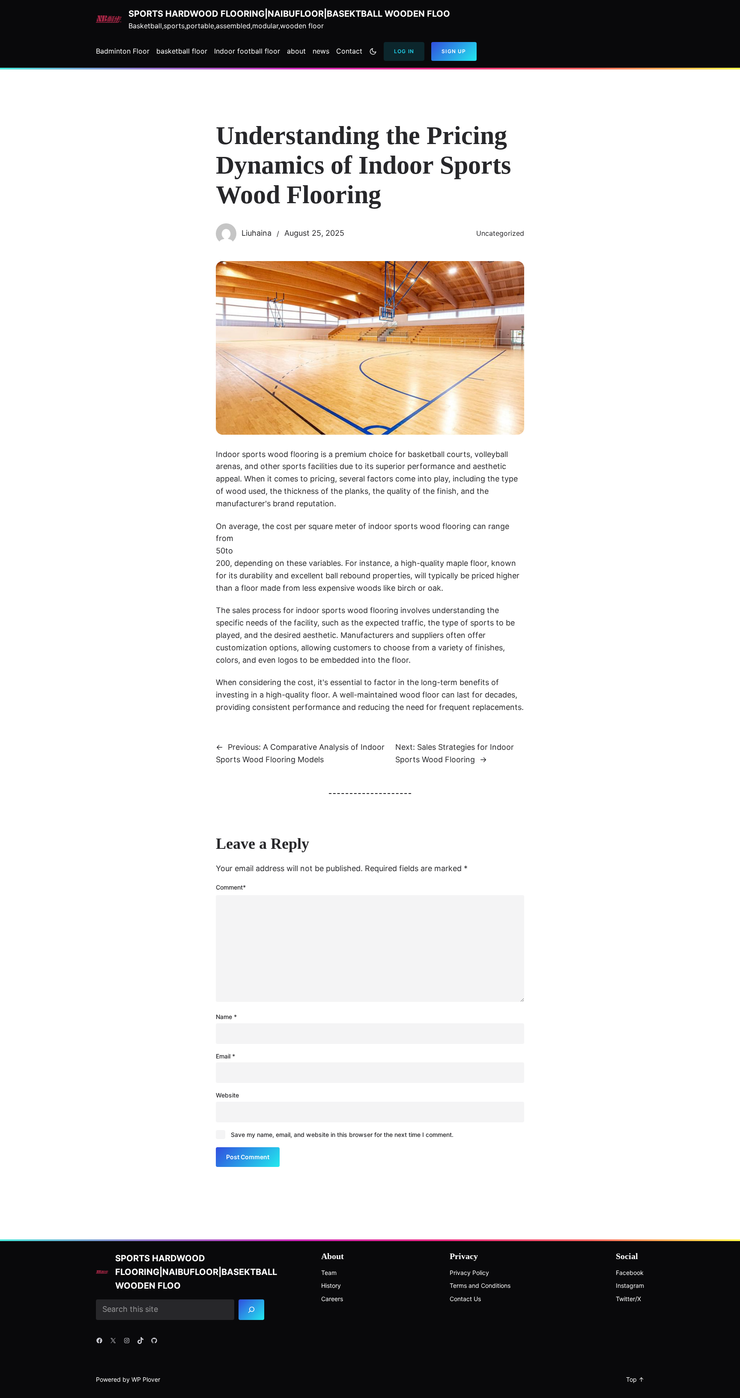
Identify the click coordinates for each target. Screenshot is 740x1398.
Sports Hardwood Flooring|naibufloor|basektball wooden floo (289, 14)
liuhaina (257, 233)
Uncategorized (500, 233)
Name (226, 1016)
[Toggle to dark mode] (373, 51)
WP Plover (145, 1379)
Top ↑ (635, 1379)
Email (225, 1056)
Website (227, 1095)
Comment (231, 887)
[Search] (252, 1309)
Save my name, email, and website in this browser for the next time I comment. (342, 1134)
